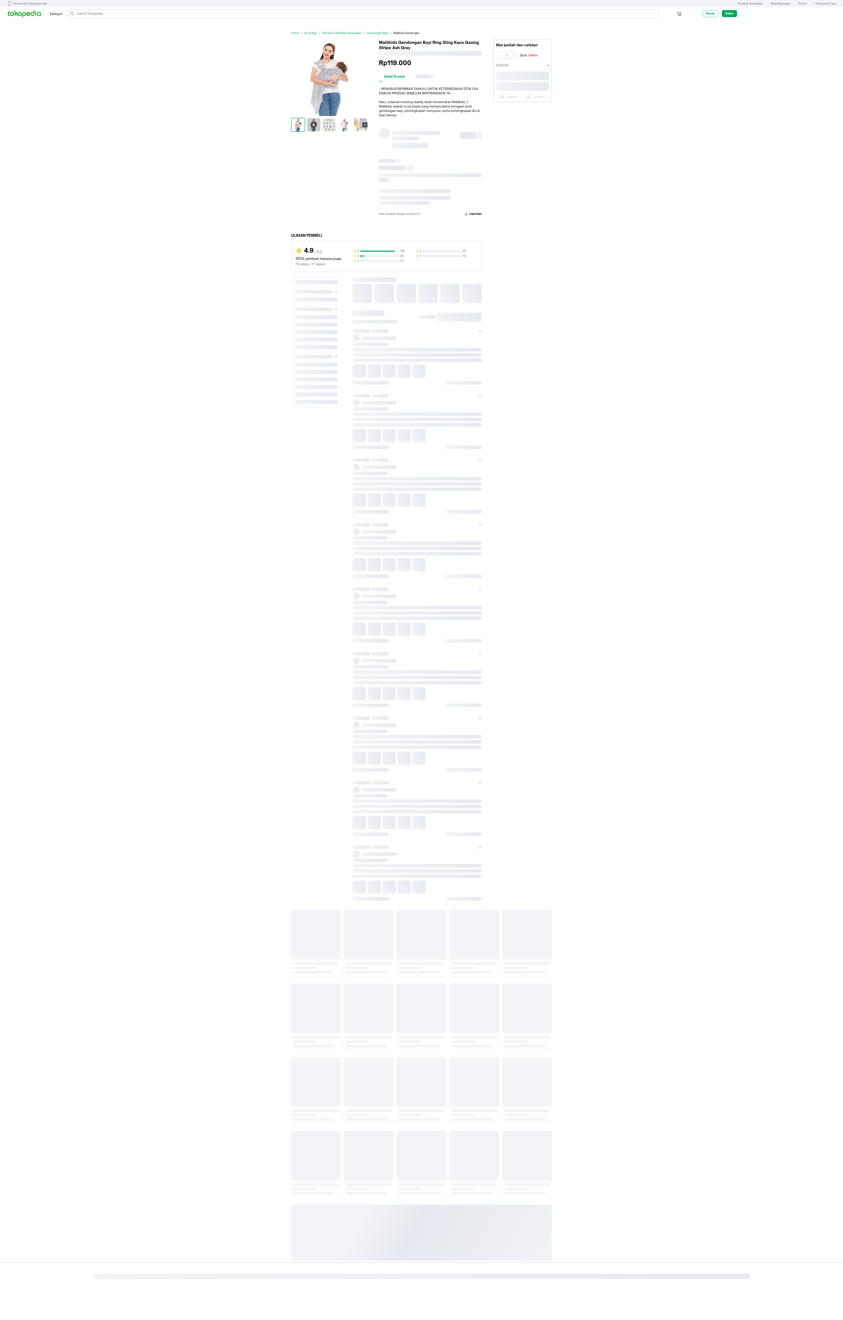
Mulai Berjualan (780, 3)
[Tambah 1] (514, 55)
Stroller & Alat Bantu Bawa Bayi (341, 33)
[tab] (394, 76)
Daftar (729, 13)
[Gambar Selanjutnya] (364, 124)
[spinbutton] (507, 55)
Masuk (710, 13)
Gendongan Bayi (377, 33)
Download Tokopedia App (30, 3)
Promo (802, 3)
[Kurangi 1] (499, 55)
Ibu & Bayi (310, 33)
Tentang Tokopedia (750, 3)
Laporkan (475, 213)
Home (295, 33)
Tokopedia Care (825, 3)
